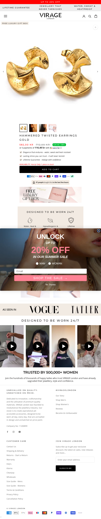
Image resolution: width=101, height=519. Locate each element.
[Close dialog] (98, 230)
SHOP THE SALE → (50, 278)
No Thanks (51, 284)
